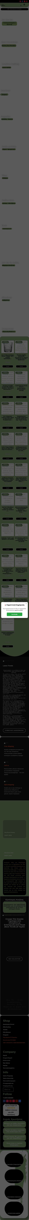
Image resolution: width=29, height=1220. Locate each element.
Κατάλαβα (14, 614)
